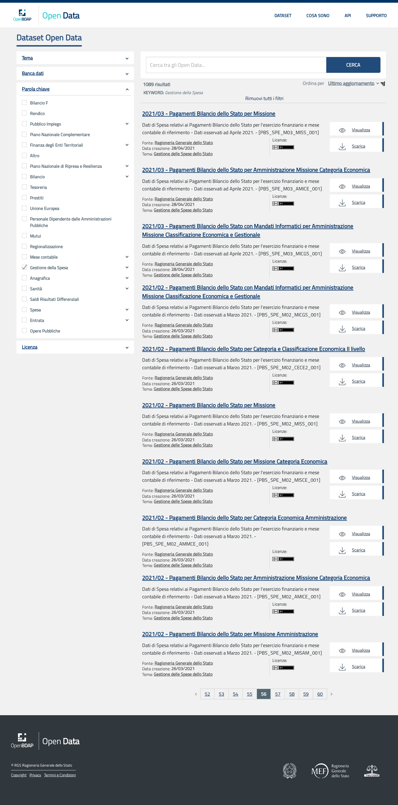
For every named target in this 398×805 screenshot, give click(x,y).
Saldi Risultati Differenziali (54, 299)
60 (320, 694)
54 (235, 694)
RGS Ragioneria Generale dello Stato (43, 765)
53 (221, 694)
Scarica (358, 146)
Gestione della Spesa (49, 267)
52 (207, 694)
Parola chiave (36, 89)
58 (292, 694)
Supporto (376, 15)
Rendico (37, 113)
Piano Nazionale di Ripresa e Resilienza (66, 166)
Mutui (35, 236)
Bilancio (37, 176)
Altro (34, 155)
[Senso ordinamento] (383, 84)
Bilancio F (39, 103)
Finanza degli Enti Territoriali (56, 145)
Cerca (353, 64)
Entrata (37, 320)
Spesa (35, 309)
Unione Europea (44, 208)
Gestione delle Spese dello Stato (183, 153)
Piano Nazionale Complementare (60, 134)
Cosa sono (318, 15)
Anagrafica (40, 278)
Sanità (36, 288)
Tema (27, 57)
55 (249, 694)
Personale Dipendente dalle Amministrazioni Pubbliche (71, 222)
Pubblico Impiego (45, 124)
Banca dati (33, 73)
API (348, 15)
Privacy (35, 775)
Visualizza (361, 130)
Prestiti (37, 197)
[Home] (22, 15)
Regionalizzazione (46, 246)
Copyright (19, 775)
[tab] (75, 57)
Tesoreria (38, 187)
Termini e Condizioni (60, 775)
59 (306, 694)
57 (277, 694)
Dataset (283, 15)
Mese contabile (44, 257)
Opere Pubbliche (45, 331)
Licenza (29, 347)
